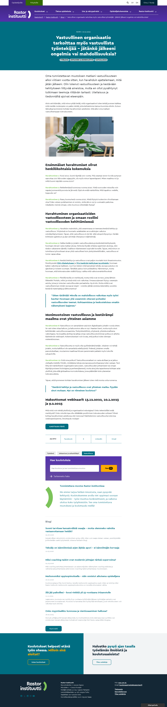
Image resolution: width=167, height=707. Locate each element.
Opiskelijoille (17, 2)
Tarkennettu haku (62, 476)
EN (137, 2)
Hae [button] (108, 468)
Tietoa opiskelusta (63, 11)
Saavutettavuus (121, 692)
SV (132, 2)
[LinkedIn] (27, 696)
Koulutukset (40, 11)
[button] (47, 11)
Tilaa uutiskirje (101, 662)
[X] (24, 696)
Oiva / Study (149, 2)
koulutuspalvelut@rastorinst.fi (130, 685)
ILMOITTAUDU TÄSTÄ (57, 426)
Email (114, 439)
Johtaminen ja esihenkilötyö (81, 60)
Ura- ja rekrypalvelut (90, 11)
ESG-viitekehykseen (65, 263)
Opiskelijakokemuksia (119, 11)
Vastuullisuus (101, 60)
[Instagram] (30, 696)
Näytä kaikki (53, 629)
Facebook (68, 439)
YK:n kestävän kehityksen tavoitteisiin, (92, 263)
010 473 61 (122, 683)
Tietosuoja (119, 689)
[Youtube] (34, 696)
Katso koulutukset (38, 662)
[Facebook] (21, 696)
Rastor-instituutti (146, 11)
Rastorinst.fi (39, 17)
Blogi (62, 17)
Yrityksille (34, 2)
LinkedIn (98, 439)
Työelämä (64, 60)
